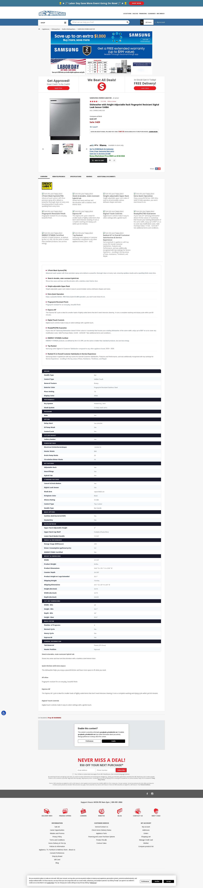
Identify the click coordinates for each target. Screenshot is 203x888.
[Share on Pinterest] (159, 168)
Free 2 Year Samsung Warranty (102, 151)
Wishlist (146, 843)
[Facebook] (147, 793)
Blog (57, 863)
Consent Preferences (57, 853)
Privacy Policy (57, 837)
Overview (43, 176)
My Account (161, 22)
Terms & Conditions (145, 784)
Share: (152, 169)
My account (146, 827)
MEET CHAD (156, 816)
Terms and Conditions (57, 840)
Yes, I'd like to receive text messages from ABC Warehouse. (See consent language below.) (102, 774)
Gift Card (57, 860)
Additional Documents (106, 176)
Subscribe (121, 770)
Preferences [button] (93, 883)
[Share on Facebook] (156, 168)
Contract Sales (101, 843)
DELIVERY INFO (47, 816)
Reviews (89, 176)
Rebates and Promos (57, 833)
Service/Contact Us (101, 827)
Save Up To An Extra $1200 (100, 153)
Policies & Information (57, 846)
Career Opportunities (57, 830)
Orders (146, 833)
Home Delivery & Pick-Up (57, 843)
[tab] (44, 176)
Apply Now (58, 88)
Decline (157, 881)
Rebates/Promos (58, 176)
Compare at (94, 116)
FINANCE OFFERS (65, 816)
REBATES (101, 816)
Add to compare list (114, 160)
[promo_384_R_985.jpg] (68, 154)
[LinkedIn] (157, 793)
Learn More (145, 88)
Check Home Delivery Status (101, 830)
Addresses (146, 830)
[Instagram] (152, 793)
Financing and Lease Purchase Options (101, 837)
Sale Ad (57, 827)
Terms (103, 779)
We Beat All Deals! (102, 80)
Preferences (145, 881)
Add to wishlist (110, 160)
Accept (169, 881)
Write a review (112, 101)
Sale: (92, 122)
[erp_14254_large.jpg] (64, 119)
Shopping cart (146, 837)
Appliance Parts (101, 833)
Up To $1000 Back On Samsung (101, 149)
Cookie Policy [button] (50, 883)
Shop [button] (43, 23)
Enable (114, 741)
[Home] (39, 29)
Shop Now (136, 3)
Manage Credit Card (146, 840)
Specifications (75, 176)
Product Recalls (101, 840)
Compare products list (146, 846)
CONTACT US (138, 816)
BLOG (120, 816)
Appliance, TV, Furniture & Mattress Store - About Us (57, 850)
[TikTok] (162, 793)
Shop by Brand (57, 856)
